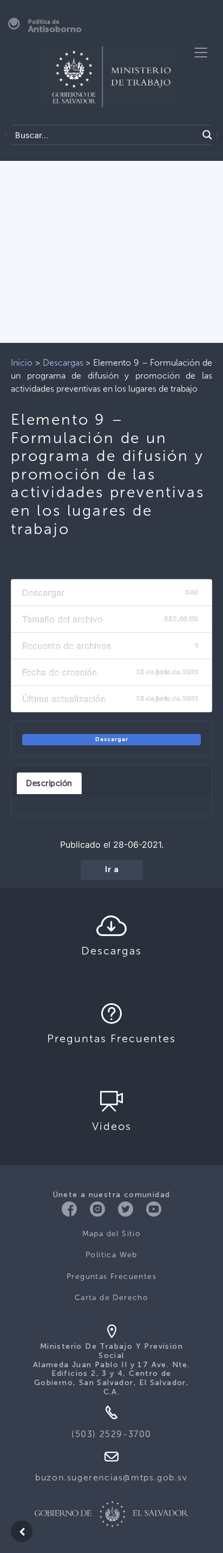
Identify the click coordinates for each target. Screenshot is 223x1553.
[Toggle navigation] (201, 52)
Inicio (21, 363)
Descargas (63, 363)
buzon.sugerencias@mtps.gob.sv (111, 1477)
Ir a (112, 870)
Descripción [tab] (49, 783)
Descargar (111, 739)
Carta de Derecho (111, 1297)
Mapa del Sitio (111, 1233)
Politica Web (111, 1254)
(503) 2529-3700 (111, 1434)
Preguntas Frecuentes (111, 1276)
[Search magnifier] (207, 135)
